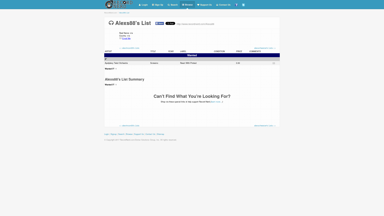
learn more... (216, 101)
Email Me (126, 38)
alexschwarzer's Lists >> (265, 47)
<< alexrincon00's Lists (129, 47)
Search (174, 4)
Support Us (206, 4)
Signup (114, 134)
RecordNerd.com (110, 12)
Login (144, 4)
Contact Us (225, 4)
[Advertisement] (192, 111)
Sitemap (160, 134)
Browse (188, 4)
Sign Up (158, 4)
